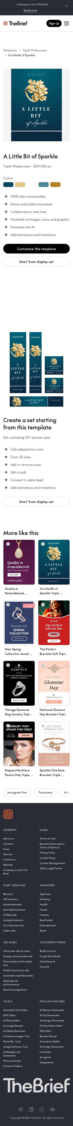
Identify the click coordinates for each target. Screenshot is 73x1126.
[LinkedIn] (31, 1109)
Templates (10, 50)
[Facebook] (20, 1109)
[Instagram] (42, 1109)
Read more (30, 10)
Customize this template (36, 248)
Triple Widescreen (35, 50)
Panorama (45, 792)
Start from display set (36, 261)
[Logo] (8, 814)
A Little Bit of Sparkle (21, 55)
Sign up (54, 23)
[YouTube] (52, 1109)
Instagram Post (17, 792)
